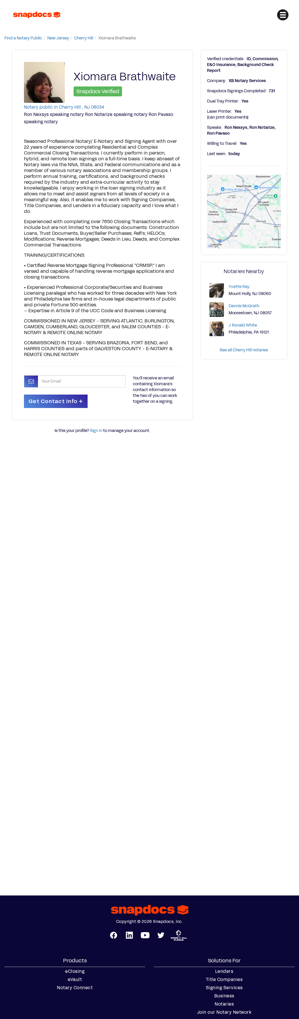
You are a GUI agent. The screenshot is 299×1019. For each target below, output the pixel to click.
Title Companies (224, 979)
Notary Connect (75, 987)
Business (224, 996)
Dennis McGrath (244, 306)
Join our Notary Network (224, 1012)
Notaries (224, 1004)
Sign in (96, 430)
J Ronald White (243, 325)
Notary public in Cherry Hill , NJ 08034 (64, 107)
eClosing (74, 971)
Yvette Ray (239, 286)
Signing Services (224, 987)
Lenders (224, 971)
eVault (75, 979)
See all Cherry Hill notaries (244, 350)
